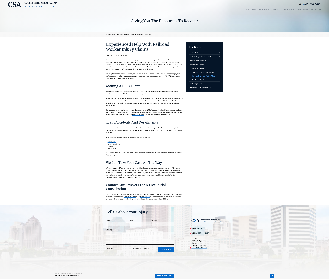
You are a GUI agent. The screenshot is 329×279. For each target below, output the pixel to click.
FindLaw (71, 276)
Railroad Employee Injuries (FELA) (203, 76)
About (253, 10)
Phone (154, 220)
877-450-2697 (203, 233)
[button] (327, 266)
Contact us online (130, 197)
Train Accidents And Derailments (203, 72)
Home (247, 10)
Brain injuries (112, 142)
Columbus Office (199, 248)
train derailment (131, 128)
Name (108, 220)
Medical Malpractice (199, 61)
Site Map (63, 275)
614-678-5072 (312, 4)
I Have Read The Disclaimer (141, 248)
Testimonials (277, 10)
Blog (311, 10)
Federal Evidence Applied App (202, 87)
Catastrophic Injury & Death (201, 57)
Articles (298, 10)
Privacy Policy (70, 275)
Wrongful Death (197, 84)
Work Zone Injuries (198, 80)
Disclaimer (110, 248)
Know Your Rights (138, 115)
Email (131, 220)
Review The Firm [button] (164, 276)
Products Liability (198, 68)
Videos (305, 10)
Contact (318, 10)
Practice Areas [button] (264, 10)
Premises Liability (198, 64)
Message (109, 230)
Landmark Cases (289, 10)
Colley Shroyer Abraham (64, 273)
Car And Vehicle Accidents (201, 53)
